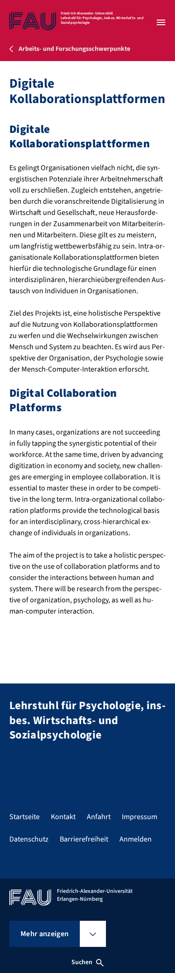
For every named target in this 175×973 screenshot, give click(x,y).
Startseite (24, 817)
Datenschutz (29, 839)
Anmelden (135, 839)
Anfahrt (99, 817)
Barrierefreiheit (84, 839)
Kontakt (63, 817)
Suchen (82, 962)
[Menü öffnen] (161, 22)
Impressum (139, 817)
